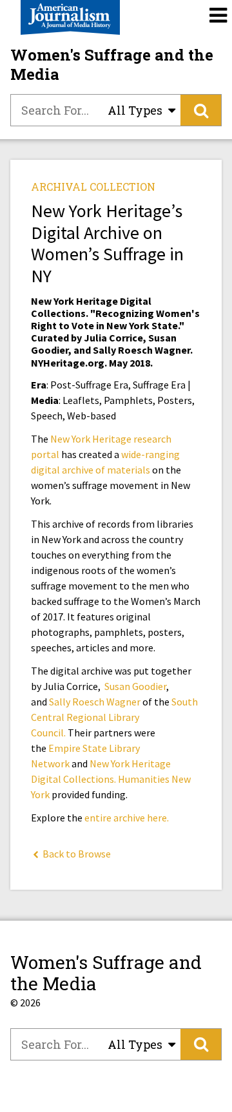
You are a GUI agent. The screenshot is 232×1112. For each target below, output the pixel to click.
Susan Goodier (135, 686)
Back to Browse (76, 853)
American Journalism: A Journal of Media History (70, 17)
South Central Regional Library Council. (114, 717)
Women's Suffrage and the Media (111, 64)
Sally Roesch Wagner (94, 701)
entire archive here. (126, 817)
